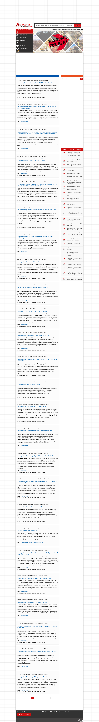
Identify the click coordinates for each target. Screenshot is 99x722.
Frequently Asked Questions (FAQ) (45, 711)
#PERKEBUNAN (24, 226)
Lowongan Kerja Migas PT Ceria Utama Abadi (29, 384)
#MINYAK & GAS (24, 300)
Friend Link (67, 711)
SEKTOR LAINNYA (23, 48)
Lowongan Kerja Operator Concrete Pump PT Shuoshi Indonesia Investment (37, 507)
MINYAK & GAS (23, 37)
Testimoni (61, 711)
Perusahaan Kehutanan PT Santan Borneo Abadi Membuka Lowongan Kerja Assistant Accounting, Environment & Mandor (37, 185)
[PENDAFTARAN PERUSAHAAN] (27, 714)
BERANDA (22, 32)
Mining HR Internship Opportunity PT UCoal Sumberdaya (32, 311)
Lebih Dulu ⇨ (47, 698)
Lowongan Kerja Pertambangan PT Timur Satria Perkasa (32, 602)
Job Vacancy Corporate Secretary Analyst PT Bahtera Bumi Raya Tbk (60, 29)
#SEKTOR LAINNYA (24, 251)
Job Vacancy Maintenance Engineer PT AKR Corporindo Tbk (32, 287)
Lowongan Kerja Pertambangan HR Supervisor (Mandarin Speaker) (34, 578)
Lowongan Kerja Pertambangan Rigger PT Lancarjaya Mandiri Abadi (35, 456)
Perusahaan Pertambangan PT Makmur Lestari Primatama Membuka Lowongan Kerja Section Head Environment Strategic (35, 159)
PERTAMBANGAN (23, 34)
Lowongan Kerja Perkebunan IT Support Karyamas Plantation (33, 262)
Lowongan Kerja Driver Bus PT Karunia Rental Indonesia (32, 406)
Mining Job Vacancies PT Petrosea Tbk (27, 530)
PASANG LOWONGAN (24, 51)
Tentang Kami (20, 711)
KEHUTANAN (22, 45)
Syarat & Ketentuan (33, 711)
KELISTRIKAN (22, 40)
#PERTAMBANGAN (24, 96)
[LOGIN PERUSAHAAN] (20, 714)
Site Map (56, 711)
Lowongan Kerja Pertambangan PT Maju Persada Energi (32, 677)
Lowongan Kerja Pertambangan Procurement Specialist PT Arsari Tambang (36, 651)
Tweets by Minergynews (66, 328)
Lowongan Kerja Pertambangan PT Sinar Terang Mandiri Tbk (33, 335)
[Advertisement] (49, 12)
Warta (25, 711)
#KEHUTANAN (23, 199)
